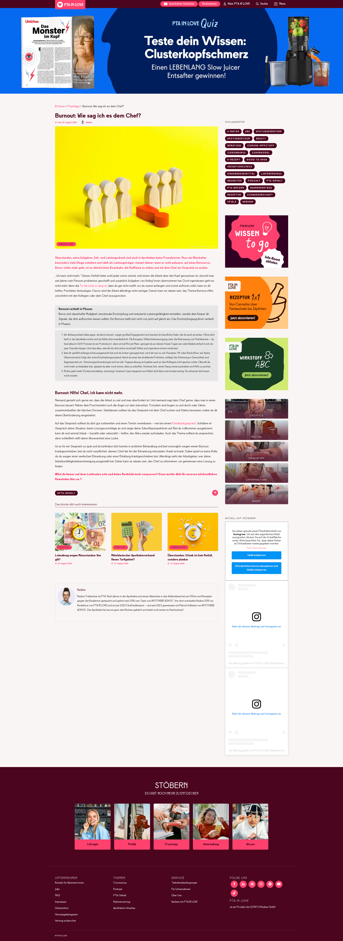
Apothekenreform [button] (269, 132)
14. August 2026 (177, 563)
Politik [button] (64, 547)
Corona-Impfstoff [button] (260, 146)
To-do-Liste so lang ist (93, 286)
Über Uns (177, 895)
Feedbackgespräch (184, 423)
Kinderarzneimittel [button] (241, 174)
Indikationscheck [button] (239, 167)
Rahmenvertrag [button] (261, 188)
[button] (171, 51)
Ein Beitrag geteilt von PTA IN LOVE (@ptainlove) (256, 663)
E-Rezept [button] (233, 160)
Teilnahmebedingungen (184, 883)
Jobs (57, 889)
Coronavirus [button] (236, 153)
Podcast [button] (254, 181)
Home (61, 106)
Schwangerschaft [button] (260, 195)
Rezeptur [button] (234, 195)
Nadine (89, 122)
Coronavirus (119, 883)
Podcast (117, 889)
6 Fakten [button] (233, 132)
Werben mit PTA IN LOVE (185, 902)
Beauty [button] (261, 139)
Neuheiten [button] (234, 181)
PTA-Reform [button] (235, 188)
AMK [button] (247, 132)
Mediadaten (209, 3)
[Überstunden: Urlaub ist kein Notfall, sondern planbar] (193, 550)
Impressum (60, 902)
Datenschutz (62, 908)
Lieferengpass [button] (271, 174)
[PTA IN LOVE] (70, 4)
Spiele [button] (232, 202)
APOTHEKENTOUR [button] (238, 139)
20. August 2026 (64, 563)
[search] (261, 4)
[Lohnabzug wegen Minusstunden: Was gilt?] (80, 550)
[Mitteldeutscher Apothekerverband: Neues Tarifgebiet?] (136, 550)
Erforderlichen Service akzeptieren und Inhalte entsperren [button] (256, 568)
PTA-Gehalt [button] (275, 181)
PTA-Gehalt (119, 895)
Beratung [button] (234, 146)
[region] (171, 51)
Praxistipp (74, 106)
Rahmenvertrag (121, 902)
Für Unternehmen (181, 889)
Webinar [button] (248, 202)
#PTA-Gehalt (66, 493)
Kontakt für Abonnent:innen (69, 883)
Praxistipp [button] (179, 547)
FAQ (57, 895)
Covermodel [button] (261, 153)
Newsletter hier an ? (68, 479)
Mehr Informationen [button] (257, 548)
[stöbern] (93, 827)
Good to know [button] (257, 160)
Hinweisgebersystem (66, 914)
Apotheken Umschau (181, 3)
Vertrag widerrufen (65, 921)
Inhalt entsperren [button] (256, 555)
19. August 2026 (120, 563)
